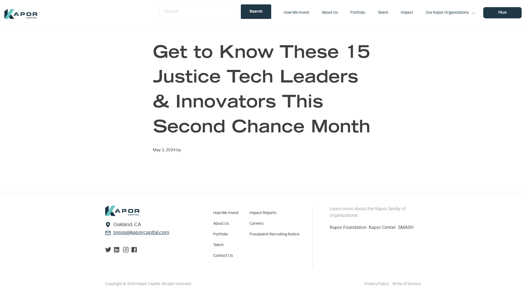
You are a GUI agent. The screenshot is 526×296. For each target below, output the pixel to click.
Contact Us (223, 256)
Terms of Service (406, 284)
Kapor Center (383, 227)
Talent (218, 245)
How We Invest (226, 213)
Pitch (502, 13)
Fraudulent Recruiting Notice (274, 234)
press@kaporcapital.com (141, 232)
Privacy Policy (376, 284)
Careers (257, 224)
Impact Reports (263, 213)
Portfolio (220, 234)
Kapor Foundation (349, 227)
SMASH (405, 227)
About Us (221, 224)
